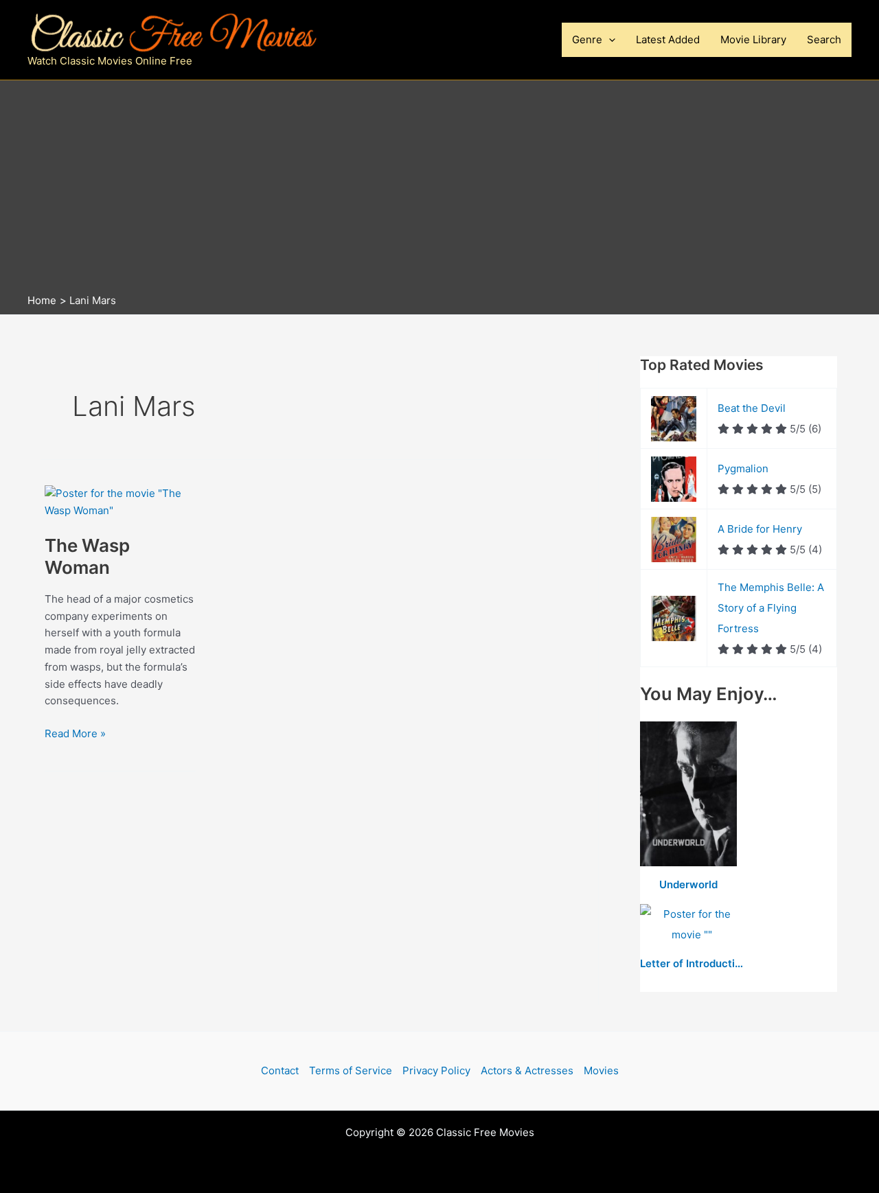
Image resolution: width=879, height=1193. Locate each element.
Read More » (75, 734)
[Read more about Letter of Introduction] (691, 924)
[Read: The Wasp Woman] (120, 501)
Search (824, 39)
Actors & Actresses (527, 1070)
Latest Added (668, 39)
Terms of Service (350, 1070)
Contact (280, 1070)
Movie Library (753, 39)
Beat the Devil (752, 408)
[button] (608, 40)
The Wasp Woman (87, 556)
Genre (587, 39)
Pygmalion (743, 468)
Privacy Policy (436, 1070)
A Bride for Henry (760, 528)
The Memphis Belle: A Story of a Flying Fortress (771, 608)
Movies (601, 1070)
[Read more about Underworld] (688, 794)
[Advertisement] (439, 190)
